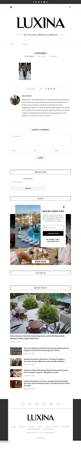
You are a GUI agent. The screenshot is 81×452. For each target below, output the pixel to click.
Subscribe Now (53, 233)
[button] (53, 211)
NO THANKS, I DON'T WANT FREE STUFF (53, 240)
